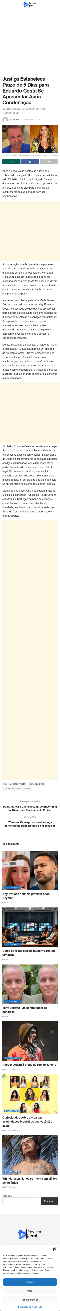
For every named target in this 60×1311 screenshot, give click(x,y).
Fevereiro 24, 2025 (12, 1130)
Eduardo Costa (17, 783)
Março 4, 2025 (10, 959)
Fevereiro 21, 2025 (12, 1187)
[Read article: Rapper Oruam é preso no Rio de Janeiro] (30, 1041)
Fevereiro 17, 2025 (34, 119)
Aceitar (30, 1282)
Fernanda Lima (36, 783)
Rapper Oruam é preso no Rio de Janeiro (29, 1064)
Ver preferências (30, 1299)
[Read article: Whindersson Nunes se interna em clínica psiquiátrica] (30, 1155)
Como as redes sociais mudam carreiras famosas (29, 953)
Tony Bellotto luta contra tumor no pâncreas (25, 1010)
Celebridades (12, 887)
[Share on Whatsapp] (11, 161)
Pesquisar (7, 1195)
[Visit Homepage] (30, 5)
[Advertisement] (30, 44)
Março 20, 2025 (10, 902)
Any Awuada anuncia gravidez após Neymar (25, 896)
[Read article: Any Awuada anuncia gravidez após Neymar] (30, 870)
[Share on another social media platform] (49, 161)
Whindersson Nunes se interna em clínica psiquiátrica (29, 1180)
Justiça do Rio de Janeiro (17, 788)
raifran (16, 119)
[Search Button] (56, 5)
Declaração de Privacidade (30, 1306)
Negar (30, 1290)
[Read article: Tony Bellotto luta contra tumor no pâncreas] (30, 984)
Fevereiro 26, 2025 (12, 1069)
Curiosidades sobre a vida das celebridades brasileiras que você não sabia (27, 1121)
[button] (55, 1249)
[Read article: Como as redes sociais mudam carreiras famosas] (30, 927)
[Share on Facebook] (30, 161)
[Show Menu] (3, 5)
